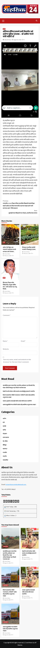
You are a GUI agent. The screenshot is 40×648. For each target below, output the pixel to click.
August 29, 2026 (27, 598)
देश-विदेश (5, 441)
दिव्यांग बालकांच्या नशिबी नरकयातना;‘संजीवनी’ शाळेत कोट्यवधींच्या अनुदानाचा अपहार (19, 396)
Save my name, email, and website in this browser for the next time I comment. (17, 361)
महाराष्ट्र (5, 448)
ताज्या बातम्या (6, 437)
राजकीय (5, 452)
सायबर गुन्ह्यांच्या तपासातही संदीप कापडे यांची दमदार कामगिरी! (17, 401)
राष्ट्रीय (5, 456)
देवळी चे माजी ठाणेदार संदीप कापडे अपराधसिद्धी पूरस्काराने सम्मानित (19, 391)
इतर (4, 29)
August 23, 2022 (17, 39)
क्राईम (4, 426)
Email (23, 341)
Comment (7, 315)
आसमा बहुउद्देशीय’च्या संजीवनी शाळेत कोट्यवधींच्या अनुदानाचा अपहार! (19, 404)
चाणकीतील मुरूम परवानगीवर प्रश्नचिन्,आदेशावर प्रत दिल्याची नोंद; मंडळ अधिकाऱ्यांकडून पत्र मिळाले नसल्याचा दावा (19, 386)
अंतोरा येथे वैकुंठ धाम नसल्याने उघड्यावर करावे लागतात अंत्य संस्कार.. (9, 249)
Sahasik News (7, 39)
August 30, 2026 (27, 559)
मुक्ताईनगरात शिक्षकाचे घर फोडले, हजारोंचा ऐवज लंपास (23, 212)
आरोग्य (4, 418)
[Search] (36, 20)
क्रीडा (4, 430)
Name (5, 341)
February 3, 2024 (7, 255)
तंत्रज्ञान (5, 433)
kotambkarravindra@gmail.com (16, 484)
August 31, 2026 (7, 563)
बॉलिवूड (4, 445)
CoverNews (28, 642)
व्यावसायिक (5, 460)
